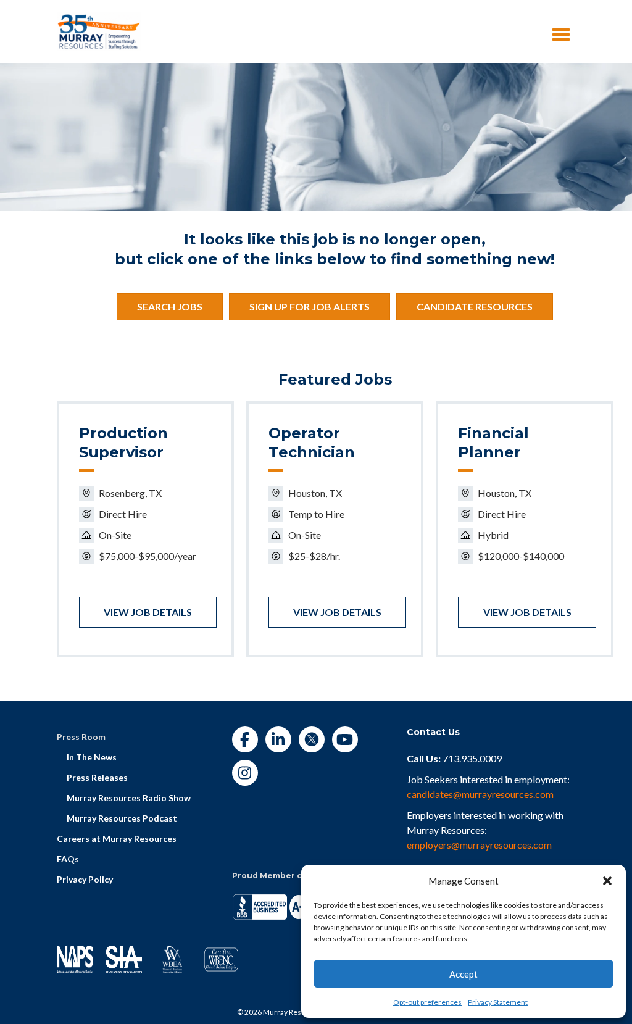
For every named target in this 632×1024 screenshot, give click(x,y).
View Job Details (148, 612)
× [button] (518, 21)
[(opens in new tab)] (99, 30)
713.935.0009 (472, 758)
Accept (463, 974)
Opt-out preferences (427, 1002)
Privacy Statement (498, 1002)
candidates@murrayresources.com (480, 794)
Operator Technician (311, 442)
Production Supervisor (123, 442)
